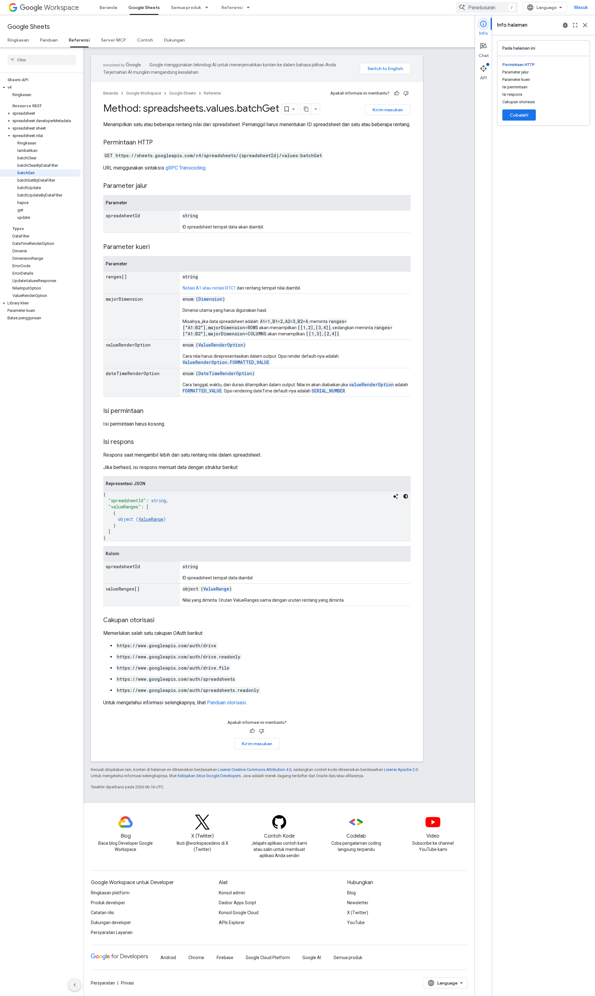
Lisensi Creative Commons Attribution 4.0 (254, 769)
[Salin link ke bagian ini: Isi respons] (140, 442)
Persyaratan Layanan (112, 932)
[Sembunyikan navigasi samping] (74, 985)
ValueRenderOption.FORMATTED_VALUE (226, 362)
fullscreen (575, 25)
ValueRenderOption (220, 345)
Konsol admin (232, 892)
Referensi (232, 7)
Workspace (61, 7)
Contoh (145, 40)
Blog (351, 892)
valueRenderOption (371, 384)
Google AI (311, 957)
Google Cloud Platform (268, 957)
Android (168, 957)
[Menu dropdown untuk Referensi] (250, 7)
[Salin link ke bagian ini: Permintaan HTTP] (159, 143)
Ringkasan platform (110, 892)
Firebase (225, 957)
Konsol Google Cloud (238, 912)
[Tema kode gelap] (406, 496)
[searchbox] (41, 60)
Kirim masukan (387, 110)
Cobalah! (519, 115)
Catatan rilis (102, 912)
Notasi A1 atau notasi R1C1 (209, 288)
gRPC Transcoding (185, 168)
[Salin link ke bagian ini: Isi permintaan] (149, 411)
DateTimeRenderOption (225, 373)
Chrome (196, 957)
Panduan (49, 40)
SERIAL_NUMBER (328, 391)
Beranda (108, 7)
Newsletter (357, 902)
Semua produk (186, 7)
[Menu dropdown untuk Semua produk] (208, 7)
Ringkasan (18, 40)
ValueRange (151, 519)
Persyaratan (103, 983)
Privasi (127, 983)
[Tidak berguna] (406, 93)
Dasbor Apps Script (237, 902)
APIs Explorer (232, 922)
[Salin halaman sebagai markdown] (306, 109)
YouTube (356, 922)
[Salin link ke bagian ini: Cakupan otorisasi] (160, 620)
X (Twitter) (357, 912)
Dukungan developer (111, 922)
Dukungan (174, 40)
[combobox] (487, 7)
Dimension (210, 299)
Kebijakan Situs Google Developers (209, 775)
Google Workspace (143, 93)
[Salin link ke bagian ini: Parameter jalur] (154, 186)
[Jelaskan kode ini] (396, 496)
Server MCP (113, 40)
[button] (40, 87)
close (585, 25)
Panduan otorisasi (226, 703)
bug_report (565, 25)
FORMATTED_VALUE (202, 391)
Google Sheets (144, 7)
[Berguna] (396, 93)
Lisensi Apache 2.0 (401, 769)
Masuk (581, 7)
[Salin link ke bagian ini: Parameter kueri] (156, 247)
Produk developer (108, 902)
